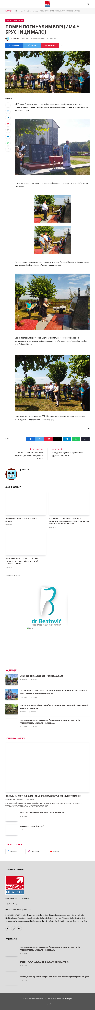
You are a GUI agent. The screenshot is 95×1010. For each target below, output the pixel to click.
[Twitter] (7, 111)
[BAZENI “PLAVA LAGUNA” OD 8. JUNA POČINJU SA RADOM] (11, 965)
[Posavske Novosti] (47, 4)
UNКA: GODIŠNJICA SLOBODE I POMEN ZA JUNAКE (22, 519)
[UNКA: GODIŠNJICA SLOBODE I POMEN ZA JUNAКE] (25, 503)
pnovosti (16, 38)
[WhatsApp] (7, 142)
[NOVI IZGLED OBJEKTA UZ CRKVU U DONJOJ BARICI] (11, 816)
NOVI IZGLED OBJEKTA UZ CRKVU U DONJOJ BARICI (42, 812)
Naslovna (18, 11)
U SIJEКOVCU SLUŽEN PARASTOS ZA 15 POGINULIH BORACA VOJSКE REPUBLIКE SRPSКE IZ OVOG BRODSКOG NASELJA (69, 521)
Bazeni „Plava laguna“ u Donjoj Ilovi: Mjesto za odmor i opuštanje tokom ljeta (54, 976)
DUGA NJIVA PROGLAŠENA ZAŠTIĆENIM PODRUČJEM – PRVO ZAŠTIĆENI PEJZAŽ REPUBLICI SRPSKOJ (21, 561)
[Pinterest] (7, 123)
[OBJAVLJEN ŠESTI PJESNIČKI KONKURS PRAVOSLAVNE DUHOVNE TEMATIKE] (47, 767)
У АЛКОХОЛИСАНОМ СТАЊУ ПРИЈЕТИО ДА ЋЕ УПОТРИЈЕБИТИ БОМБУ (28, 455)
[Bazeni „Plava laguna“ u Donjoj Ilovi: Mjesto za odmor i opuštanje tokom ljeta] (11, 980)
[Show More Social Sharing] (61, 45)
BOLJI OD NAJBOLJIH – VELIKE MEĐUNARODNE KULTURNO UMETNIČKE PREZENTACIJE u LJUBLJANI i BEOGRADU (50, 721)
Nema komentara (39, 38)
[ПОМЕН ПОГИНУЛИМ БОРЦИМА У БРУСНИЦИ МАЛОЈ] (47, 72)
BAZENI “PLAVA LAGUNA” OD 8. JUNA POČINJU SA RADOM (44, 962)
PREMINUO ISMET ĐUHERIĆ (32, 826)
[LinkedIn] (7, 117)
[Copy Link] (7, 149)
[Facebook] (7, 105)
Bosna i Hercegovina (31, 11)
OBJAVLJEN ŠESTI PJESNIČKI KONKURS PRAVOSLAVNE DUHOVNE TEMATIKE (43, 795)
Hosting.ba (68, 999)
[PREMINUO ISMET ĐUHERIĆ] (11, 830)
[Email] (7, 130)
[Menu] (7, 4)
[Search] (88, 4)
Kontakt (48, 1004)
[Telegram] (7, 136)
